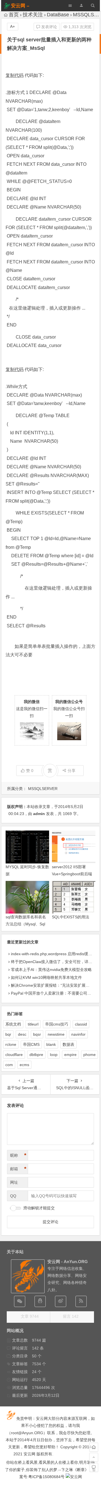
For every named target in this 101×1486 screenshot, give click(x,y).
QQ (13, 1196)
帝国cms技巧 (56, 1024)
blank (51, 1044)
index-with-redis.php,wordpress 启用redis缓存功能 (55, 954)
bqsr (37, 1034)
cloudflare (14, 1054)
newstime (56, 1034)
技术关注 (33, 14)
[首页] (93, 1447)
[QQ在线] (40, 1301)
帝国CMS (31, 1044)
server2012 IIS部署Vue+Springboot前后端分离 (72, 874)
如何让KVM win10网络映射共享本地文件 (46, 977)
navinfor (78, 1034)
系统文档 (13, 1024)
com (9, 1064)
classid (81, 1024)
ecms (24, 1064)
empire (70, 1054)
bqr (8, 1034)
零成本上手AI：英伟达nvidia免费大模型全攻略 (51, 969)
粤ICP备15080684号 (46, 1476)
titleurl (33, 1024)
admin (39, 813)
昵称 (18, 1155)
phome (89, 1054)
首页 (14, 14)
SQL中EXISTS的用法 (70, 917)
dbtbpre (36, 1054)
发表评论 (48, 26)
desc (22, 1034)
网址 (14, 1182)
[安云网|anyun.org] (74, 1476)
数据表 (68, 1044)
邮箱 (18, 1169)
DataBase (58, 14)
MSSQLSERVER (43, 788)
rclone (10, 1044)
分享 (71, 770)
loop (54, 1054)
